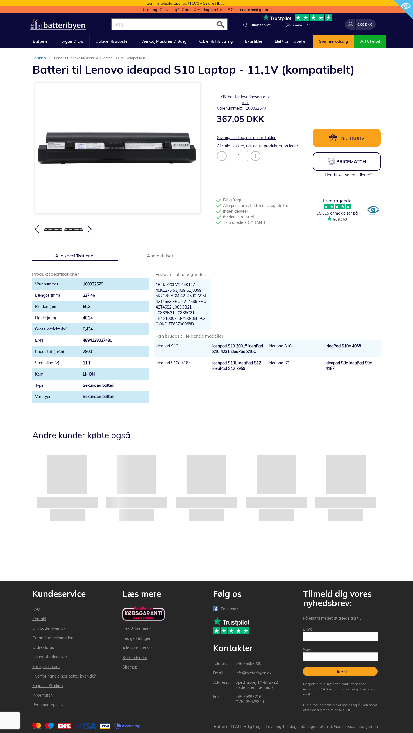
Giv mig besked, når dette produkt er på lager (257, 146)
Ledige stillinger (136, 638)
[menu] (206, 41)
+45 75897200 (248, 663)
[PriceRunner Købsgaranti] (143, 614)
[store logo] (58, 24)
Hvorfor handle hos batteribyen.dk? (64, 676)
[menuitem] (41, 41)
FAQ (36, 609)
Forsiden (39, 58)
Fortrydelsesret (46, 666)
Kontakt (39, 618)
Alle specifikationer (75, 255)
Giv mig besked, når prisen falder (246, 137)
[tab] (75, 255)
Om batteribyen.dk (48, 628)
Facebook (229, 608)
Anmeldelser (160, 255)
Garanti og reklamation (52, 637)
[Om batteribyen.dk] (373, 211)
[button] (308, 24)
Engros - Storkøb (47, 685)
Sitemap (129, 667)
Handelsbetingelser (49, 657)
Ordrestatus (43, 647)
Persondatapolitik (47, 704)
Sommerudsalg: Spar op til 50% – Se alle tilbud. (186, 3)
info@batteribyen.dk (253, 673)
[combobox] (169, 24)
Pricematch (42, 695)
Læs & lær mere (136, 628)
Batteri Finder (134, 657)
